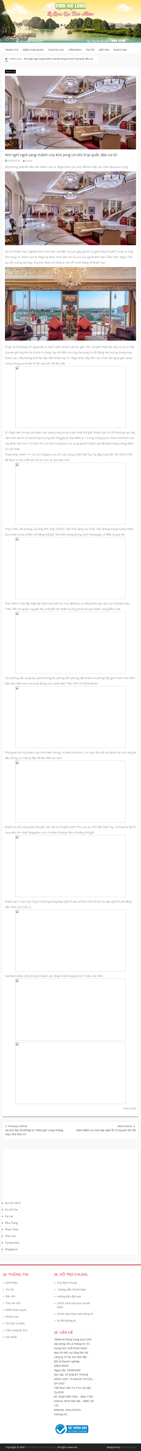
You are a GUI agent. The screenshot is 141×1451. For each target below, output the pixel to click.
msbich (28, 160)
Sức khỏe (11, 1337)
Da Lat (9, 1216)
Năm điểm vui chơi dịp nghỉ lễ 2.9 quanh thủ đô (106, 1130)
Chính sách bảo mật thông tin (75, 1314)
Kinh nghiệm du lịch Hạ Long (40, 1447)
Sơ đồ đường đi (66, 1320)
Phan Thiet (11, 1229)
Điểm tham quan (33, 49)
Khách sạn (120, 49)
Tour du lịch (56, 49)
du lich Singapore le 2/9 (46, 454)
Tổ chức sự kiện (15, 1323)
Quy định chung (67, 1282)
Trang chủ (11, 49)
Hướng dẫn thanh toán (72, 1289)
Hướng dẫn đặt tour (69, 1296)
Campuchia (12, 1242)
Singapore (11, 1249)
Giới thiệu (12, 1282)
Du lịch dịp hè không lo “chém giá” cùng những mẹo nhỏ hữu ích (34, 1132)
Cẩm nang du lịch (16, 1330)
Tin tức (90, 49)
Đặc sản (104, 49)
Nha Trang (11, 1223)
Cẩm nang (75, 49)
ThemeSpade (128, 1447)
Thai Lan (10, 1236)
